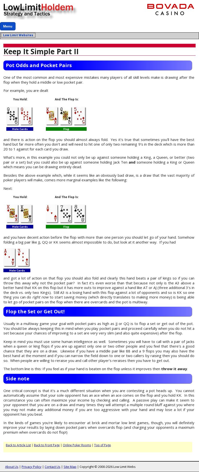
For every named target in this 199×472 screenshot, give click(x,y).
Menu (7, 26)
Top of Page (102, 445)
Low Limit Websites (18, 35)
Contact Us (52, 466)
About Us (11, 466)
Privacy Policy (31, 466)
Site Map (70, 466)
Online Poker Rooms (77, 445)
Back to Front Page (47, 445)
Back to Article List (18, 445)
